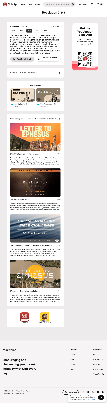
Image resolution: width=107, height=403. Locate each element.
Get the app (83, 4)
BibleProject (18, 106)
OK (101, 397)
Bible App (25, 322)
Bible (23, 4)
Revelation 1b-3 (23, 104)
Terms (28, 391)
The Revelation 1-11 (50, 104)
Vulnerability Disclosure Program (13, 393)
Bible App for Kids (45, 322)
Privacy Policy (20, 391)
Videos (37, 4)
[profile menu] (100, 4)
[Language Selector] (92, 4)
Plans (30, 4)
